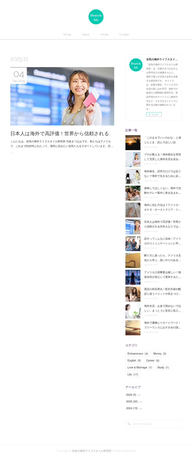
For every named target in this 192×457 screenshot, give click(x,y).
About (85, 34)
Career (152, 360)
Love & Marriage (140, 367)
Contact (124, 34)
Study (163, 367)
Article (104, 34)
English (134, 360)
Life (12, 153)
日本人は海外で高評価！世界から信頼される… (60, 133)
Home (67, 34)
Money (159, 353)
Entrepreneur (138, 353)
